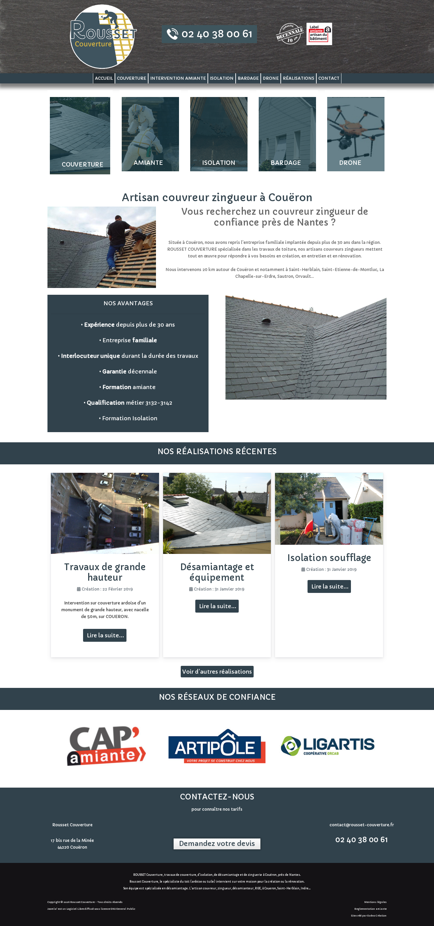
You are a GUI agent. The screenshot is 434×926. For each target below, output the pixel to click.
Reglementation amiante (370, 908)
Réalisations (298, 78)
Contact (328, 78)
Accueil (104, 78)
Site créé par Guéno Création (369, 915)
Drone (271, 78)
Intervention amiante (178, 78)
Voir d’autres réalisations (217, 671)
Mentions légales (375, 902)
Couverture (131, 78)
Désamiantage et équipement (217, 572)
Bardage (248, 78)
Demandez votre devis (217, 844)
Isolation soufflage (329, 558)
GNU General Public (123, 908)
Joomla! (52, 908)
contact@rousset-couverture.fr (362, 824)
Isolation (222, 78)
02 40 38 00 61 (361, 839)
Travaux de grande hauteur (105, 572)
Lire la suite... (104, 635)
